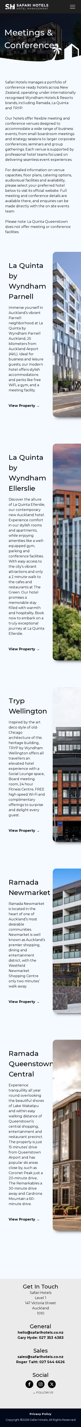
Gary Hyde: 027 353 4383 (40, 1338)
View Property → (24, 406)
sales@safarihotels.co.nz (40, 1357)
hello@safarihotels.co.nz (41, 1332)
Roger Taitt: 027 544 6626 (40, 1362)
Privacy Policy (40, 1414)
